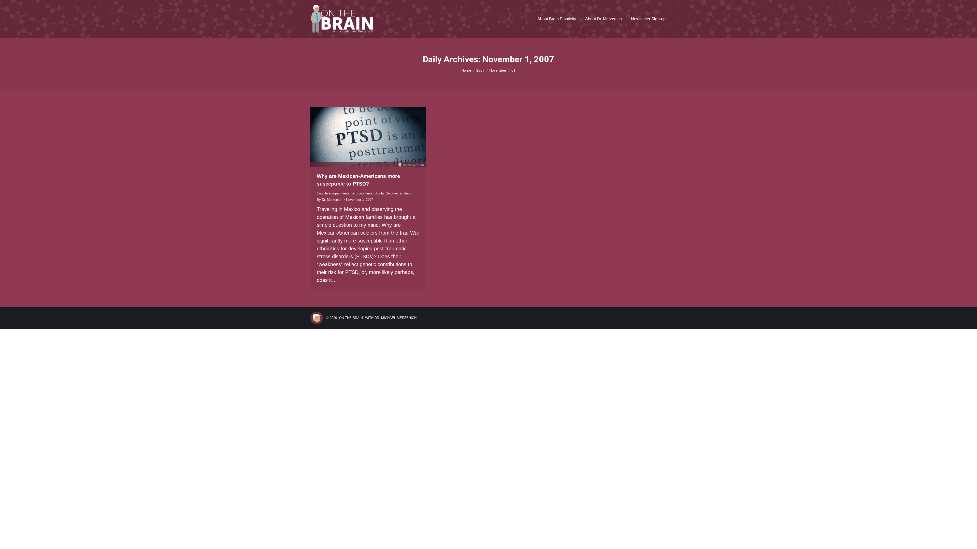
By (329, 200)
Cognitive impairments (333, 193)
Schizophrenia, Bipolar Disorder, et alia (380, 193)
